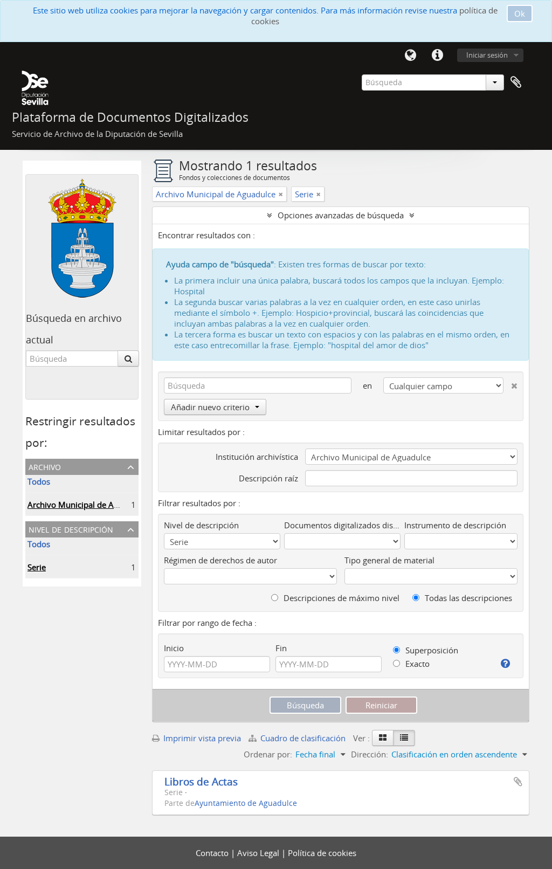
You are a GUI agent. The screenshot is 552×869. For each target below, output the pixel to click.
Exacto (416, 663)
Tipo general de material (389, 560)
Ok (519, 13)
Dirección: (369, 754)
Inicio (174, 648)
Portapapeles (515, 82)
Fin (281, 648)
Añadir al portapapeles (518, 781)
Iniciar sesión (487, 55)
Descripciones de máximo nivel (340, 597)
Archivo (45, 466)
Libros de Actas (201, 781)
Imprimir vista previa (201, 738)
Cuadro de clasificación (303, 738)
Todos (38, 481)
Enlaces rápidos (437, 55)
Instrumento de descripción (455, 525)
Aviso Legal (259, 852)
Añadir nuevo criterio (210, 407)
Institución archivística (257, 456)
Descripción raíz (268, 478)
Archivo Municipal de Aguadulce (87, 504)
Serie (36, 567)
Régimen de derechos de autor (220, 560)
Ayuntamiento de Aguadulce (246, 803)
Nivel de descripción (71, 528)
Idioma (410, 55)
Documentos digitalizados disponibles (342, 525)
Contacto (213, 852)
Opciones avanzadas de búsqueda (341, 215)
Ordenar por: (268, 754)
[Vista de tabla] (404, 738)
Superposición (430, 650)
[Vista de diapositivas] (383, 738)
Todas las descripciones (467, 597)
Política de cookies (322, 852)
